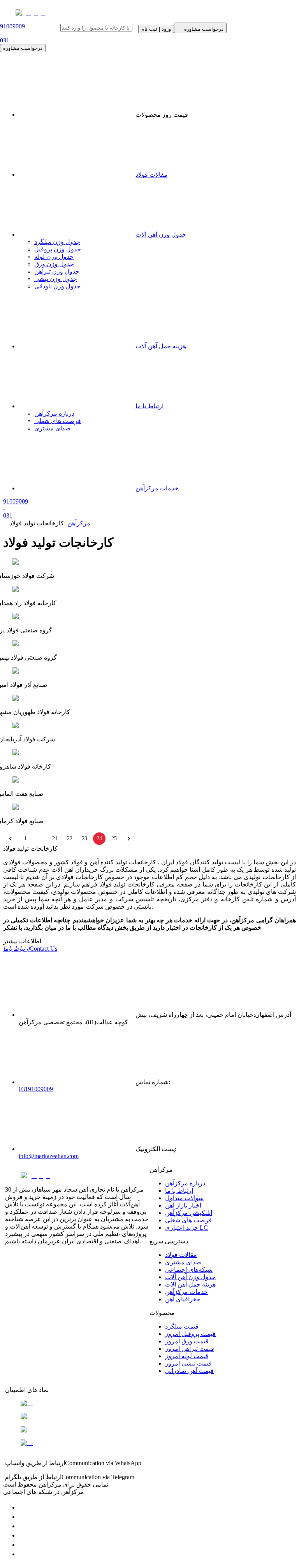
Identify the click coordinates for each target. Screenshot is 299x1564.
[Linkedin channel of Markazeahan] (22, 1544)
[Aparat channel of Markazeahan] (22, 1554)
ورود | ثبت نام (156, 29)
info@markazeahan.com (49, 1156)
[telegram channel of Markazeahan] (22, 1516)
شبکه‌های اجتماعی (189, 1269)
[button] (10, 838)
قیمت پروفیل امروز (190, 1334)
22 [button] (69, 838)
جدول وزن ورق (54, 264)
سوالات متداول (184, 1198)
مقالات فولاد (151, 174)
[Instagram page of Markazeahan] (22, 1535)
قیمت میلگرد (182, 1326)
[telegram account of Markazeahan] (22, 1507)
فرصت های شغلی (57, 421)
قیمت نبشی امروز (188, 1363)
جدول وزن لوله (54, 256)
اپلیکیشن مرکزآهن (188, 1212)
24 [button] (99, 838)
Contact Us (30, 948)
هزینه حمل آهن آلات (160, 346)
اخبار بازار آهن (183, 1205)
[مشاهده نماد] (149, 1403)
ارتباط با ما (149, 406)
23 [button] (84, 838)
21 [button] (55, 838)
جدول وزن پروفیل (57, 249)
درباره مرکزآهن (54, 413)
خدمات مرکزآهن (156, 488)
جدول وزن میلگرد (57, 242)
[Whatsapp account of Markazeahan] (22, 1526)
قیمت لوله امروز (186, 1356)
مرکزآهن (78, 523)
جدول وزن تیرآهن (56, 271)
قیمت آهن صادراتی (189, 1370)
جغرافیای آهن (182, 1299)
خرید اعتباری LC (186, 1227)
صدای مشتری (52, 428)
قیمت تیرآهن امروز (189, 1348)
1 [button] (25, 838)
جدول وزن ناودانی (57, 286)
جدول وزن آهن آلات (160, 234)
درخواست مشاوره (22, 48)
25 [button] (114, 838)
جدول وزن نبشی (55, 279)
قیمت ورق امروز (187, 1341)
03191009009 (36, 1089)
